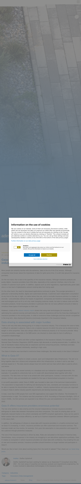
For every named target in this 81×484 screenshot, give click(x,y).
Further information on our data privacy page (25, 241)
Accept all (32, 255)
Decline (49, 255)
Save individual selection (40, 259)
